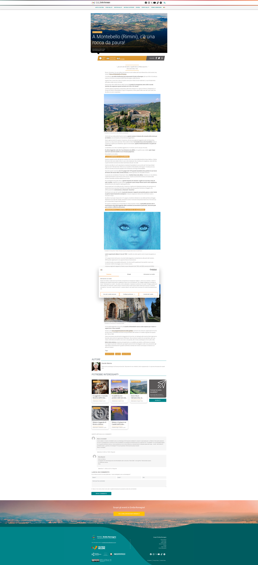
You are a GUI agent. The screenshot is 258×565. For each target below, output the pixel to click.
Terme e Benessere (156, 7)
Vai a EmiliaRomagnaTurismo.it (129, 514)
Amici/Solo (113, 59)
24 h (103, 59)
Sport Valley (145, 7)
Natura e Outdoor (129, 7)
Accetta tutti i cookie (148, 294)
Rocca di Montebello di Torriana (117, 74)
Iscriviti (158, 400)
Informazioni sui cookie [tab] (149, 274)
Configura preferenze (128, 294)
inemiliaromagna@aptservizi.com (109, 542)
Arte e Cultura (99, 7)
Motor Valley (118, 7)
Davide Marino (95, 49)
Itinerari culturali (117, 381)
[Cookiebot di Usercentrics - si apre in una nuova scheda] (152, 270)
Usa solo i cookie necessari (109, 294)
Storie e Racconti (126, 354)
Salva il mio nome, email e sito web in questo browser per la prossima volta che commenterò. (115, 489)
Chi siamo (149, 560)
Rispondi (113, 452)
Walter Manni (95, 401)
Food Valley (109, 7)
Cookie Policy (163, 560)
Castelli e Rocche (110, 354)
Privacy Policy (156, 560)
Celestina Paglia (115, 427)
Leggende (118, 354)
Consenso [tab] (108, 274)
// (104, 452)
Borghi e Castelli (98, 32)
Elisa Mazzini (134, 401)
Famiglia (122, 59)
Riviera (138, 7)
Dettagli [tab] (129, 274)
